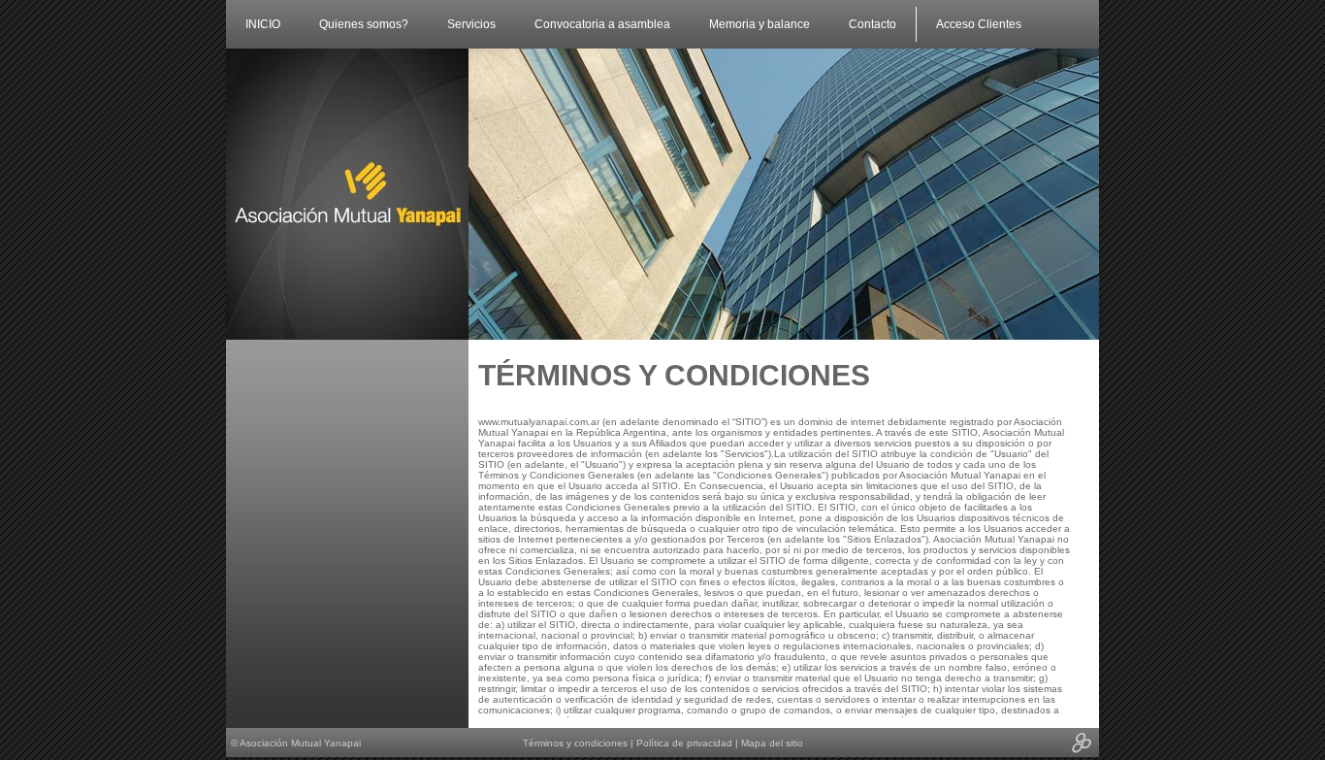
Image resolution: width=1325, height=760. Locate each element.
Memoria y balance (759, 24)
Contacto (872, 24)
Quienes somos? (363, 24)
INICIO (262, 24)
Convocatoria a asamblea (602, 24)
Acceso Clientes (978, 24)
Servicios (471, 24)
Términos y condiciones (576, 743)
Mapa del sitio (772, 743)
